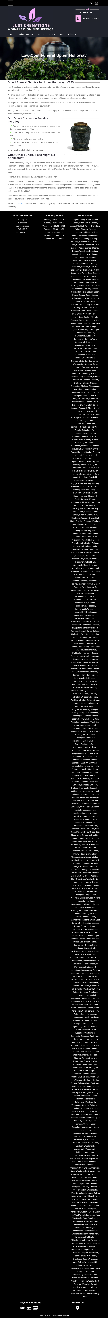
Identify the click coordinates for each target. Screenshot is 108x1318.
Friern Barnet (77, 543)
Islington (83, 443)
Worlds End (77, 1067)
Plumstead (94, 876)
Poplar (81, 248)
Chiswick (92, 395)
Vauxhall (94, 1042)
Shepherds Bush (80, 1259)
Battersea (86, 254)
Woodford (76, 373)
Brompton (82, 323)
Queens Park (90, 945)
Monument (85, 411)
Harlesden (75, 634)
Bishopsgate (77, 298)
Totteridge (85, 568)
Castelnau (74, 377)
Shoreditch (95, 226)
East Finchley (86, 449)
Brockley (74, 320)
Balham (96, 242)
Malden (96, 835)
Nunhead (95, 838)
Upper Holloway (90, 565)
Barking (74, 248)
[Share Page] (91, 3)
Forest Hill (86, 540)
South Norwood (92, 939)
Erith (82, 502)
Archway (74, 242)
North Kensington (90, 1234)
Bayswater (93, 267)
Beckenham (85, 270)
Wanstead (95, 276)
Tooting (95, 1093)
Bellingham (76, 279)
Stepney (84, 229)
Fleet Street (90, 424)
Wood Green (78, 512)
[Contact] (96, 4)
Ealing (82, 474)
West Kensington (89, 1209)
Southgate (78, 530)
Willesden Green (91, 612)
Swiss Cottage (93, 631)
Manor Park (87, 308)
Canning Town (94, 323)
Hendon (91, 603)
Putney (94, 942)
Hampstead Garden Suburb (83, 628)
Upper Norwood (86, 898)
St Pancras (94, 446)
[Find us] (78, 1308)
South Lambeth (90, 1020)
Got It (90, 1315)
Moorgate (76, 399)
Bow (73, 245)
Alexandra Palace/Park (88, 235)
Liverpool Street (80, 395)
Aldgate (75, 220)
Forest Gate (87, 273)
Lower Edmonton (92, 502)
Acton (81, 223)
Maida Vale (76, 835)
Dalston (81, 282)
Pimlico (84, 929)
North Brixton (84, 888)
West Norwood (89, 961)
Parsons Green (88, 920)
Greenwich (79, 562)
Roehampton (90, 954)
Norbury (88, 885)
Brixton (96, 314)
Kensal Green (77, 691)
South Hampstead (91, 656)
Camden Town (91, 364)
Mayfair (95, 841)
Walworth (95, 870)
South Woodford (78, 367)
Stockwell (77, 1055)
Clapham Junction (82, 417)
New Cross (84, 876)
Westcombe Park (88, 744)
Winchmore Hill (90, 1262)
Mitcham (74, 857)
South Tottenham (91, 1027)
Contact (62, 34)
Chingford (76, 254)
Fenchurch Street (85, 408)
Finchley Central (90, 455)
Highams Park (90, 650)
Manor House (87, 468)
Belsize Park (90, 615)
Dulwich (94, 471)
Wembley (93, 694)
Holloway (76, 490)
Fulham (95, 543)
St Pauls (83, 427)
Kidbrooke (90, 738)
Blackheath (90, 301)
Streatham (75, 1077)
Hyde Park (88, 691)
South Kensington (91, 1017)
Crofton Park (77, 439)
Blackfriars (94, 298)
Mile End (80, 226)
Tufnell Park (90, 562)
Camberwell (81, 333)
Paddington (77, 653)
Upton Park (76, 276)
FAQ (54, 34)
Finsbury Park (85, 461)
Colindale (74, 427)
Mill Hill (76, 665)
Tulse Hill (93, 957)
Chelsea (77, 383)
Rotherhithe (93, 851)
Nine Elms (77, 1039)
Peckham (87, 841)
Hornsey (80, 452)
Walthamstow (78, 364)
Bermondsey (91, 282)
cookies (35, 1315)
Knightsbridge (78, 753)
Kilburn (80, 650)
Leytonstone (80, 301)
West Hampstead (91, 659)
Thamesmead (89, 964)
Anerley (86, 238)
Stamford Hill (78, 546)
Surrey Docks (85, 857)
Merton (85, 844)
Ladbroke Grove (80, 757)
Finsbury (94, 380)
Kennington (77, 716)
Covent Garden (89, 433)
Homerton (81, 292)
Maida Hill (80, 832)
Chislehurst (75, 392)
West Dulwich (76, 1193)
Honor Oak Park (80, 678)
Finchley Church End (89, 458)
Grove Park (90, 578)
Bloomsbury (85, 304)
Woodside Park (90, 1275)
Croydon (91, 443)
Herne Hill (84, 932)
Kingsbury (92, 678)
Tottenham (83, 477)
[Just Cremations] (30, 19)
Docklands (90, 342)
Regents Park (79, 587)
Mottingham (76, 791)
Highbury (75, 474)
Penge (87, 895)
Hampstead (79, 480)
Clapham (90, 414)
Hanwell (82, 631)
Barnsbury (93, 251)
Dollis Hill (91, 596)
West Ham (83, 251)
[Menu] (10, 3)
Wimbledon (83, 1130)
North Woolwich (90, 348)
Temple (78, 430)
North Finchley (76, 521)
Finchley (96, 452)
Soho (96, 1008)
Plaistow (95, 311)
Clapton (85, 260)
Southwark (82, 719)
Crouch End (88, 493)
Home (11, 34)
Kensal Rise (93, 719)
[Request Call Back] (88, 18)
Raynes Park (89, 948)
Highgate (75, 483)
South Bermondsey (89, 854)
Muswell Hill (85, 509)
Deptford (78, 455)
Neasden (91, 606)
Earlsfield (93, 477)
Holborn (85, 383)
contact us (18, 204)
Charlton (86, 380)
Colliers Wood (93, 427)
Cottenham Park (88, 430)
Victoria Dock (90, 352)
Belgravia (86, 276)
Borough (77, 308)
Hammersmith (80, 596)
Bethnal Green (85, 242)
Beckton (84, 267)
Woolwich (90, 358)
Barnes (88, 248)
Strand (85, 1071)
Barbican (80, 245)
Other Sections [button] (42, 34)
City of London (91, 223)
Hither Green (77, 659)
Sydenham (75, 951)
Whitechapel (78, 232)
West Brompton (79, 1190)
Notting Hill (85, 1250)
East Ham (75, 270)
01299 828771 (87, 12)
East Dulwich (90, 480)
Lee (98, 788)
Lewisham (87, 741)
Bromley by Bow (91, 245)
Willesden (91, 609)
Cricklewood (86, 436)
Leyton (95, 295)
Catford (96, 377)
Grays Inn (84, 559)
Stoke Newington (83, 471)
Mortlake (93, 866)
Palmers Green (91, 524)
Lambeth (87, 716)
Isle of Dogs (78, 317)
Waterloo (75, 722)
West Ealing (94, 1193)
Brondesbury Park (85, 330)
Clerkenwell (77, 380)
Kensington (84, 722)
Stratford (90, 333)
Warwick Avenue (91, 1221)
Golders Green (89, 556)
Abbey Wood (85, 220)
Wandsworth (93, 923)
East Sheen (86, 1086)
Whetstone (74, 571)
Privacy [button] (71, 34)
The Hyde (85, 681)
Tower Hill (76, 1111)
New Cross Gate (93, 832)
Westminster (94, 979)
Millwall (94, 317)
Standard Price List (25, 34)
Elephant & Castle (90, 863)
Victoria (74, 979)
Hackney (76, 264)
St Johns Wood (85, 669)
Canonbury (85, 373)
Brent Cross (86, 311)
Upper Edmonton (85, 552)
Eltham (92, 499)
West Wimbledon (91, 1162)
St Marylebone (83, 672)
